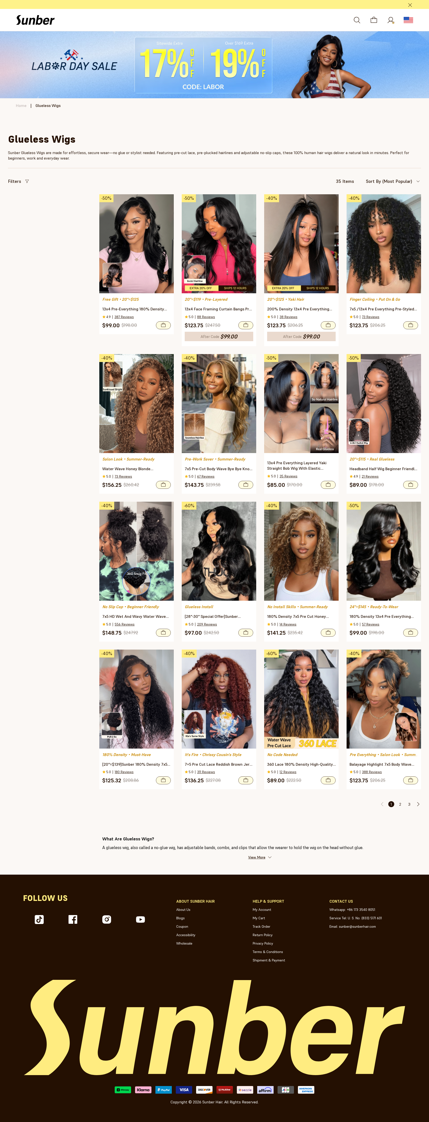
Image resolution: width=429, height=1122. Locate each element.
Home (21, 105)
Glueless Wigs (48, 105)
